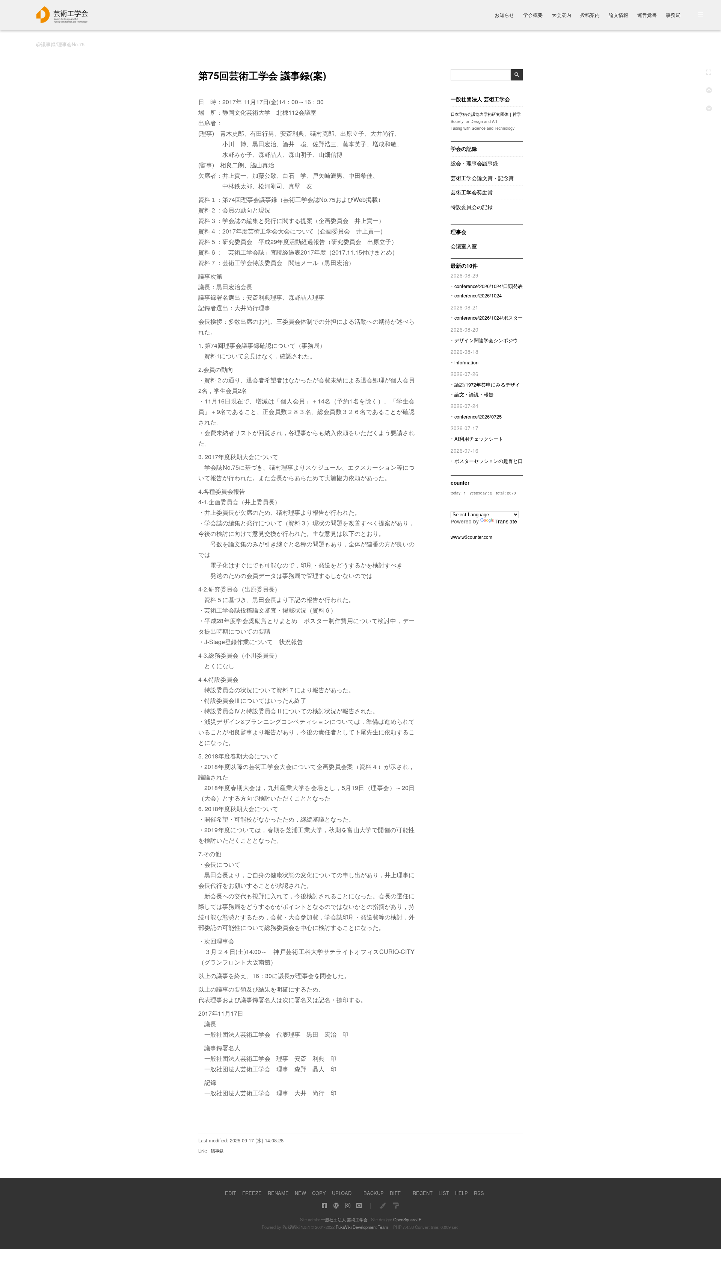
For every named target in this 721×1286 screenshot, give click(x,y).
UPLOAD (341, 1193)
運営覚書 (647, 15)
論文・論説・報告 (473, 394)
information (466, 362)
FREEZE (252, 1193)
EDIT (230, 1193)
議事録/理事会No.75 (62, 44)
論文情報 (618, 15)
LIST (444, 1193)
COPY (319, 1193)
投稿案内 (590, 15)
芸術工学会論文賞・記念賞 (482, 178)
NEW (300, 1193)
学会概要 (533, 15)
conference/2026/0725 (478, 416)
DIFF (395, 1193)
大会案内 (561, 15)
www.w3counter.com (471, 537)
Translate (506, 521)
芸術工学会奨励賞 (472, 192)
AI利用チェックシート (478, 438)
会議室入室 (464, 246)
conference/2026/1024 (478, 295)
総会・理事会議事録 (474, 163)
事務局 (673, 15)
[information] (62, 21)
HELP (461, 1193)
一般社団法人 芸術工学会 (344, 1219)
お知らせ (504, 15)
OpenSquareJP (407, 1219)
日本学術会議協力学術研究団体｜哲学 (486, 114)
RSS (479, 1193)
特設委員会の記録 (472, 207)
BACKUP (374, 1193)
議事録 (217, 1151)
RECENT (423, 1193)
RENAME (278, 1193)
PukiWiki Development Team (362, 1227)
